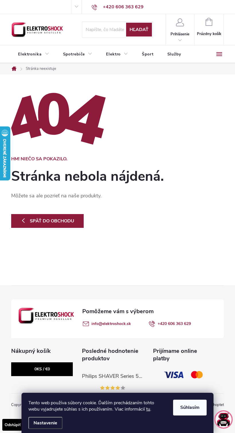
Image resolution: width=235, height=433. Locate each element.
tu (148, 409)
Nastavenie (45, 423)
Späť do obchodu (52, 221)
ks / (42, 369)
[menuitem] (33, 54)
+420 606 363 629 (174, 323)
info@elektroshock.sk (111, 323)
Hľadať (139, 29)
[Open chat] (223, 419)
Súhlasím (189, 407)
